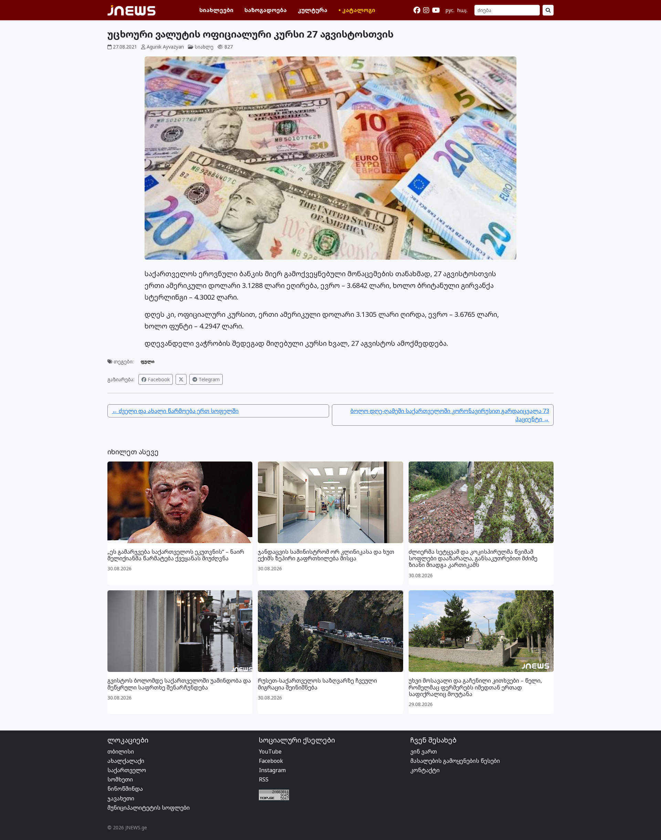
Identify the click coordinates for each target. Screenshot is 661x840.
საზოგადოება (265, 10)
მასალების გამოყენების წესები (455, 761)
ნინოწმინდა (125, 788)
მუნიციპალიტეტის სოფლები (148, 807)
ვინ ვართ (423, 751)
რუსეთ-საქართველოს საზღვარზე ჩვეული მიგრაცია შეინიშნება (317, 684)
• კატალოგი (356, 10)
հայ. (462, 10)
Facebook (158, 379)
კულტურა (312, 10)
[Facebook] (416, 10)
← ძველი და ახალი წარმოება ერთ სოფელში (175, 411)
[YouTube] (436, 10)
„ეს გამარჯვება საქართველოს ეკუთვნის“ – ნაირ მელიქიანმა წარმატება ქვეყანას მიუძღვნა (175, 555)
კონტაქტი (425, 770)
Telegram (208, 379)
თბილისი (120, 751)
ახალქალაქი (125, 761)
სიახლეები (216, 10)
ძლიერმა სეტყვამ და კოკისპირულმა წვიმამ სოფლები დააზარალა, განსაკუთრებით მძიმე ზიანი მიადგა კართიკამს (473, 558)
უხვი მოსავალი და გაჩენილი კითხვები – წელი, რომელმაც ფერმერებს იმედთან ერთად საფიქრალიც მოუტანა (475, 687)
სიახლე (204, 46)
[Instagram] (426, 10)
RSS (264, 779)
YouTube (270, 751)
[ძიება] (548, 10)
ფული (147, 361)
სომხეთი (120, 779)
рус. (449, 10)
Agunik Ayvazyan (165, 46)
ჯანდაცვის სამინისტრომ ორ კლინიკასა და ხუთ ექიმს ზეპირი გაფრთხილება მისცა (326, 555)
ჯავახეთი (120, 798)
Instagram (272, 770)
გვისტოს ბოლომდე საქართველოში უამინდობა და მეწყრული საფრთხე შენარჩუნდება (179, 684)
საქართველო (126, 770)
